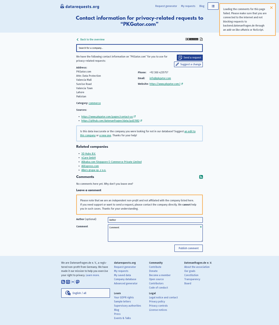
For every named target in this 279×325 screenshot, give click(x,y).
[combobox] (139, 48)
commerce (95, 103)
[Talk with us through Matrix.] (73, 281)
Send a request (192, 57)
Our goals (189, 271)
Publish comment (189, 248)
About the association (197, 266)
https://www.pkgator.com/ (165, 83)
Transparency (192, 279)
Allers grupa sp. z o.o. (93, 170)
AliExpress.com (90, 166)
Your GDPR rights (124, 297)
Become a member (160, 275)
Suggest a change (190, 64)
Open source (156, 279)
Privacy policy (157, 301)
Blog (201, 6)
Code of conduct (158, 287)
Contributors (156, 283)
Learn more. (93, 275)
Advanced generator (126, 283)
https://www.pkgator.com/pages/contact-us (107, 116)
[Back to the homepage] (79, 7)
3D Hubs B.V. (88, 153)
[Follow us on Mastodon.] (78, 281)
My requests (188, 6)
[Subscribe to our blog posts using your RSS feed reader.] (63, 281)
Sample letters (122, 301)
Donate (153, 271)
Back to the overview (92, 39)
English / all (79, 293)
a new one (105, 135)
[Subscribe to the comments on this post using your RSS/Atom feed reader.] (201, 177)
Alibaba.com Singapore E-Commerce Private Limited (111, 161)
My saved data (122, 275)
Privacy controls (158, 305)
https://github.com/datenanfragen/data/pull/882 (110, 120)
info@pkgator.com (160, 78)
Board (187, 283)
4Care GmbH (88, 157)
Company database (125, 279)
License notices (158, 309)
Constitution (191, 275)
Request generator (166, 6)
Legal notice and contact (163, 297)
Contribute (155, 266)
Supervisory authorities (127, 305)
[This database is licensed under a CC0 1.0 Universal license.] (191, 39)
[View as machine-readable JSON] (201, 39)
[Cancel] (271, 7)
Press (117, 313)
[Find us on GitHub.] (68, 281)
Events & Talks (122, 318)
